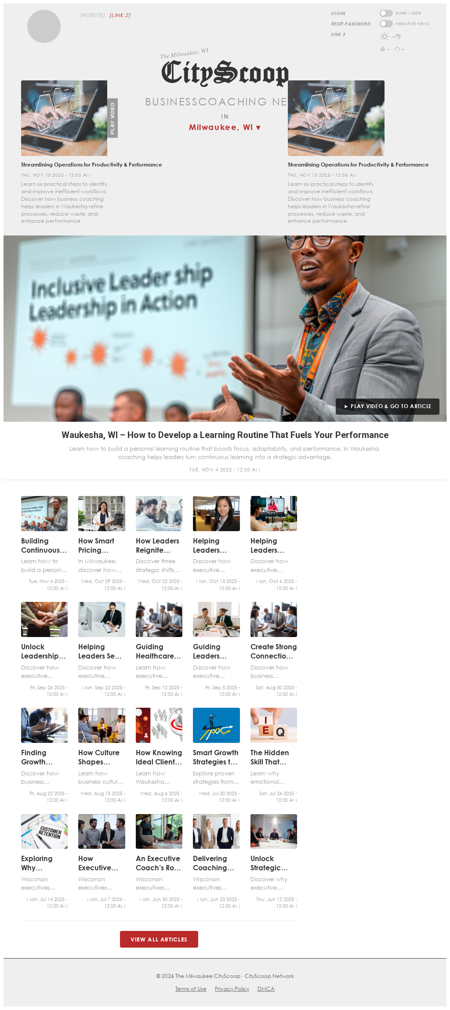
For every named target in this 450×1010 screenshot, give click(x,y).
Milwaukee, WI (225, 127)
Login (338, 13)
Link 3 (338, 34)
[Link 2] (119, 15)
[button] (44, 26)
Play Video (112, 118)
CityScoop (224, 72)
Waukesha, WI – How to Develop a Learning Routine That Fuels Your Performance (225, 435)
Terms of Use (191, 988)
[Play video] (64, 118)
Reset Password (350, 23)
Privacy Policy (232, 988)
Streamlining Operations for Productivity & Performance (358, 164)
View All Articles (159, 939)
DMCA (266, 988)
